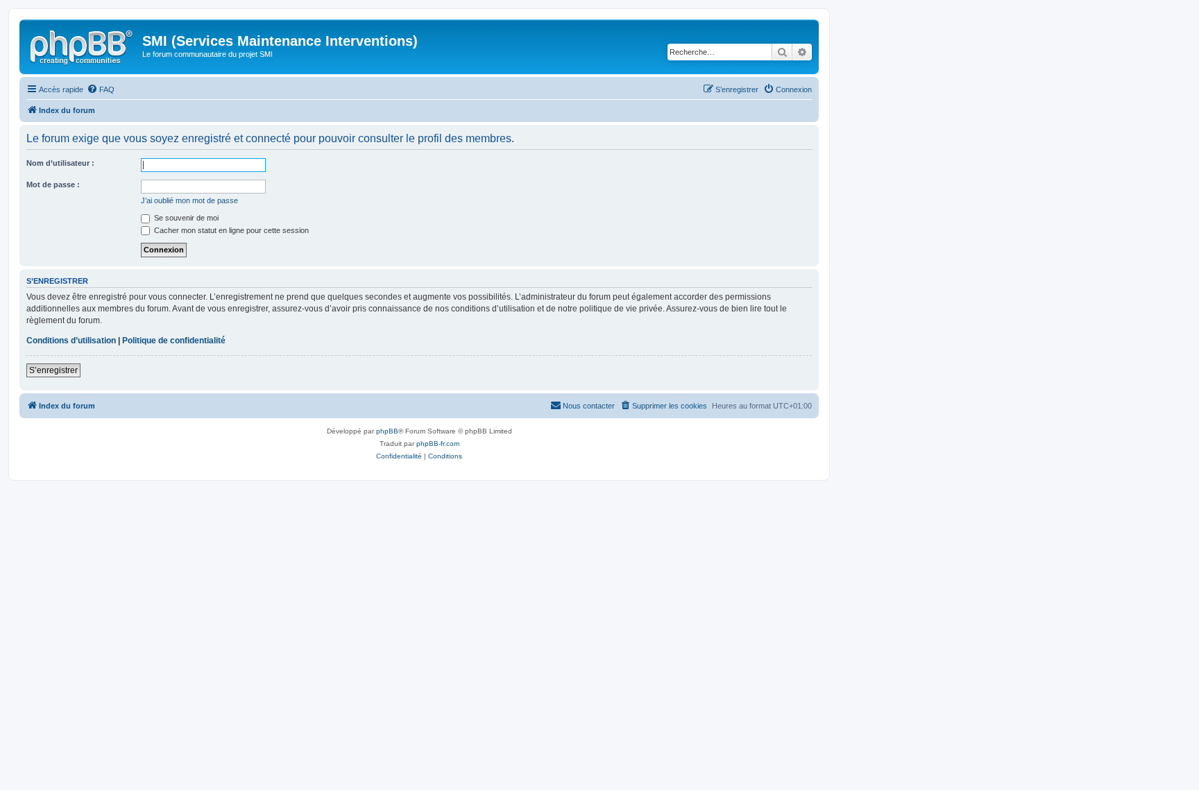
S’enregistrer (53, 370)
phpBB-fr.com (437, 443)
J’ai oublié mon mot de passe (189, 200)
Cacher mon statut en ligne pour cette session (230, 230)
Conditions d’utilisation (71, 340)
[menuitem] (100, 89)
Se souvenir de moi (185, 218)
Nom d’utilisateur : (60, 163)
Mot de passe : (53, 184)
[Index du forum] (82, 45)
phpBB (387, 431)
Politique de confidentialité (174, 340)
